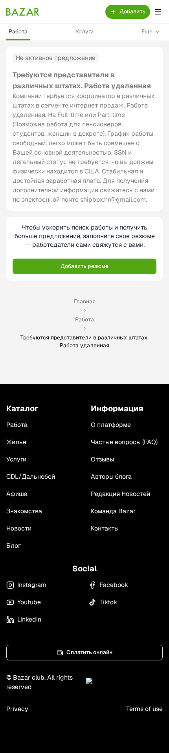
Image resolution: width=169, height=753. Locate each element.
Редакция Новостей (120, 494)
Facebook (113, 585)
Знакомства (24, 511)
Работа (18, 31)
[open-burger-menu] (158, 12)
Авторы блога (111, 476)
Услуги (84, 31)
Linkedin (29, 619)
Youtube (29, 602)
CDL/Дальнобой (30, 476)
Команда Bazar (113, 511)
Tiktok (108, 602)
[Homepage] (22, 12)
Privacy (17, 709)
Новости (18, 528)
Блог (13, 546)
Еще (146, 31)
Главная (85, 301)
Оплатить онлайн (89, 652)
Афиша (17, 494)
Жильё (16, 442)
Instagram (31, 585)
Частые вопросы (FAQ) (124, 442)
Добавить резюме (84, 266)
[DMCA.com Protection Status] (124, 682)
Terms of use (144, 709)
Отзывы (102, 459)
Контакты (105, 528)
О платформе (111, 425)
